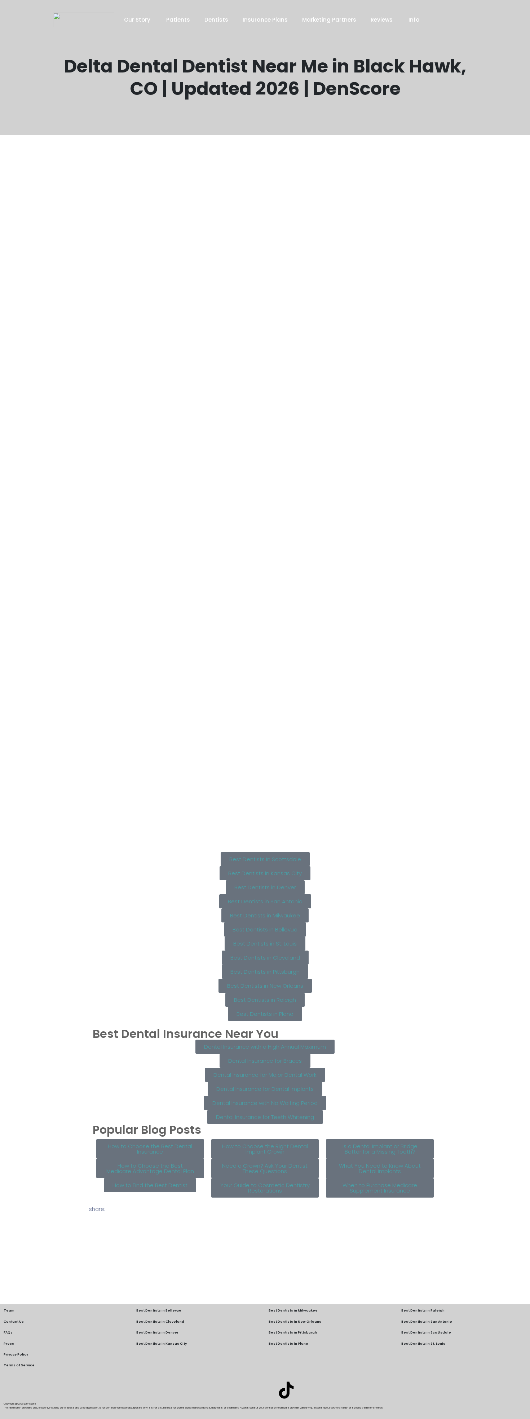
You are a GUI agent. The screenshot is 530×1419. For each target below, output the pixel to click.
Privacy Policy (16, 1354)
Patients (178, 19)
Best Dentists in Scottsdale (426, 1332)
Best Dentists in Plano (288, 1343)
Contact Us (14, 1321)
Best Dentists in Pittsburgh (293, 1332)
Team (9, 1310)
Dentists (216, 19)
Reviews (382, 19)
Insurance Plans (265, 19)
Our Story (138, 19)
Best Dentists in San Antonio (426, 1321)
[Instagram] (265, 1390)
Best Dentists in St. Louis (423, 1343)
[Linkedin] (244, 1390)
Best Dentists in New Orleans (295, 1321)
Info (413, 19)
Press (9, 1343)
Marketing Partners (329, 19)
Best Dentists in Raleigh (423, 1310)
